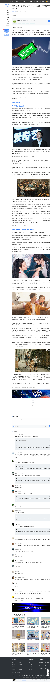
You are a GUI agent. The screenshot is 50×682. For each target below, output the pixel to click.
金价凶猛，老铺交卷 (16, 639)
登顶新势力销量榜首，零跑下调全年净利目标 (33, 640)
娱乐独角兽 (14, 11)
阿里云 (23, 675)
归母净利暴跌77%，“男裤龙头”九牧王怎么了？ (18, 627)
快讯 (8, 12)
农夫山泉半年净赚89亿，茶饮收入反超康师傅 (18, 654)
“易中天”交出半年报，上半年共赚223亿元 (33, 654)
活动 (8, 23)
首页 (8, 10)
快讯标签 (30, 669)
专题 (8, 21)
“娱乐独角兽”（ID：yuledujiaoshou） (29, 383)
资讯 (8, 15)
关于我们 (20, 664)
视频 (8, 19)
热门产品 (30, 664)
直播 (8, 17)
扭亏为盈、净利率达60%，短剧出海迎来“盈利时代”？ (33, 627)
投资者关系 (14, 669)
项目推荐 (13, 664)
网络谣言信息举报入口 (16, 672)
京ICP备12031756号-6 (40, 677)
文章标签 (30, 666)
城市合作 (13, 662)
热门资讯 (30, 662)
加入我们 (20, 669)
